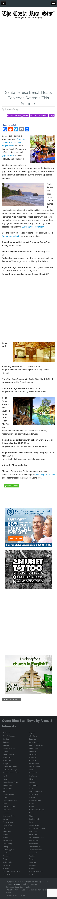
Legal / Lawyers (8, 794)
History (31, 779)
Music (31, 813)
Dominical (33, 754)
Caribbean (6, 742)
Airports (32, 733)
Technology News (9, 850)
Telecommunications (36, 850)
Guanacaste (33, 773)
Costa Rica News (14, 115)
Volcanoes (6, 865)
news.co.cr (18, 884)
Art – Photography (9, 736)
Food (31, 770)
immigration (7, 785)
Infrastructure (34, 785)
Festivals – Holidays (10, 770)
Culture (5, 751)
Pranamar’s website (11, 236)
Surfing (5, 847)
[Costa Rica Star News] (28, 13)
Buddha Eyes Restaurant (33, 227)
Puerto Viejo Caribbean (37, 828)
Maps (5, 804)
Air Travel (6, 733)
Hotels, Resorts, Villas (10, 782)
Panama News (8, 822)
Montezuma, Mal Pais (38, 115)
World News (7, 874)
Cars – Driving (34, 742)
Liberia (5, 797)
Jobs (4, 791)
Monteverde (7, 810)
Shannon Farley (11, 109)
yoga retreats (8, 155)
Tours (5, 859)
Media (31, 804)
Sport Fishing (7, 844)
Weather (32, 868)
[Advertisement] (28, 51)
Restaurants (33, 834)
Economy (32, 757)
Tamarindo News (35, 847)
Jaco (31, 788)
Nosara (5, 819)
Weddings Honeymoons (11, 871)
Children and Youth (36, 745)
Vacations (32, 862)
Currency (32, 751)
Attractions (33, 736)
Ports (4, 828)
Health (25, 115)
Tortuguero (7, 856)
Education (32, 761)
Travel (31, 859)
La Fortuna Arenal (35, 791)
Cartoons (6, 745)
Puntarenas (7, 831)
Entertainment (34, 764)
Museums (6, 813)
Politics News (34, 825)
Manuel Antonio (35, 801)
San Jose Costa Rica (36, 837)
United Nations (8, 862)
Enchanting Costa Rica (44, 474)
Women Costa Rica (35, 871)
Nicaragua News (9, 816)
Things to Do (33, 853)
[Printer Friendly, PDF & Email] (11, 486)
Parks (31, 822)
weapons (6, 868)
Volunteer (32, 865)
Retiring (5, 837)
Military (31, 807)
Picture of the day (9, 825)
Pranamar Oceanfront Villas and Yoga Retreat (14, 142)
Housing (32, 782)
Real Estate (33, 831)
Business (32, 739)
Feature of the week (10, 767)
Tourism (32, 856)
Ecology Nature (8, 757)
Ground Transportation (11, 773)
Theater (5, 853)
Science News (8, 841)
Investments (7, 788)
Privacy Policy (12, 895)
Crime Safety (33, 748)
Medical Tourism (9, 807)
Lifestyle (32, 797)
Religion (5, 834)
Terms (22, 895)
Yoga (52, 115)
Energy (5, 764)
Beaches (6, 739)
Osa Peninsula (34, 819)
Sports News (33, 844)
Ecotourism (7, 761)
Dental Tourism (8, 754)
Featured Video (34, 767)
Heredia (5, 779)
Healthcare (33, 776)
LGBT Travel (33, 794)
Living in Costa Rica (10, 801)
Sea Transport (34, 841)
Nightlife (32, 816)
